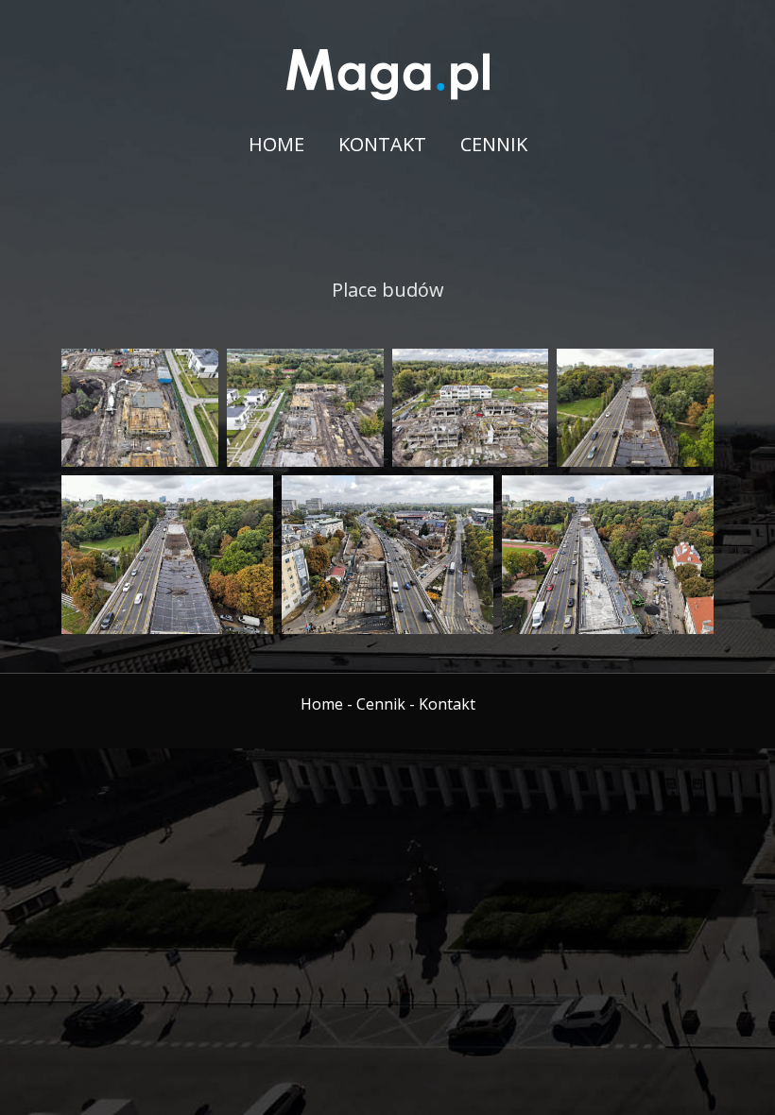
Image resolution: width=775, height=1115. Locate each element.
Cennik (493, 144)
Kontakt (382, 144)
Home (276, 144)
